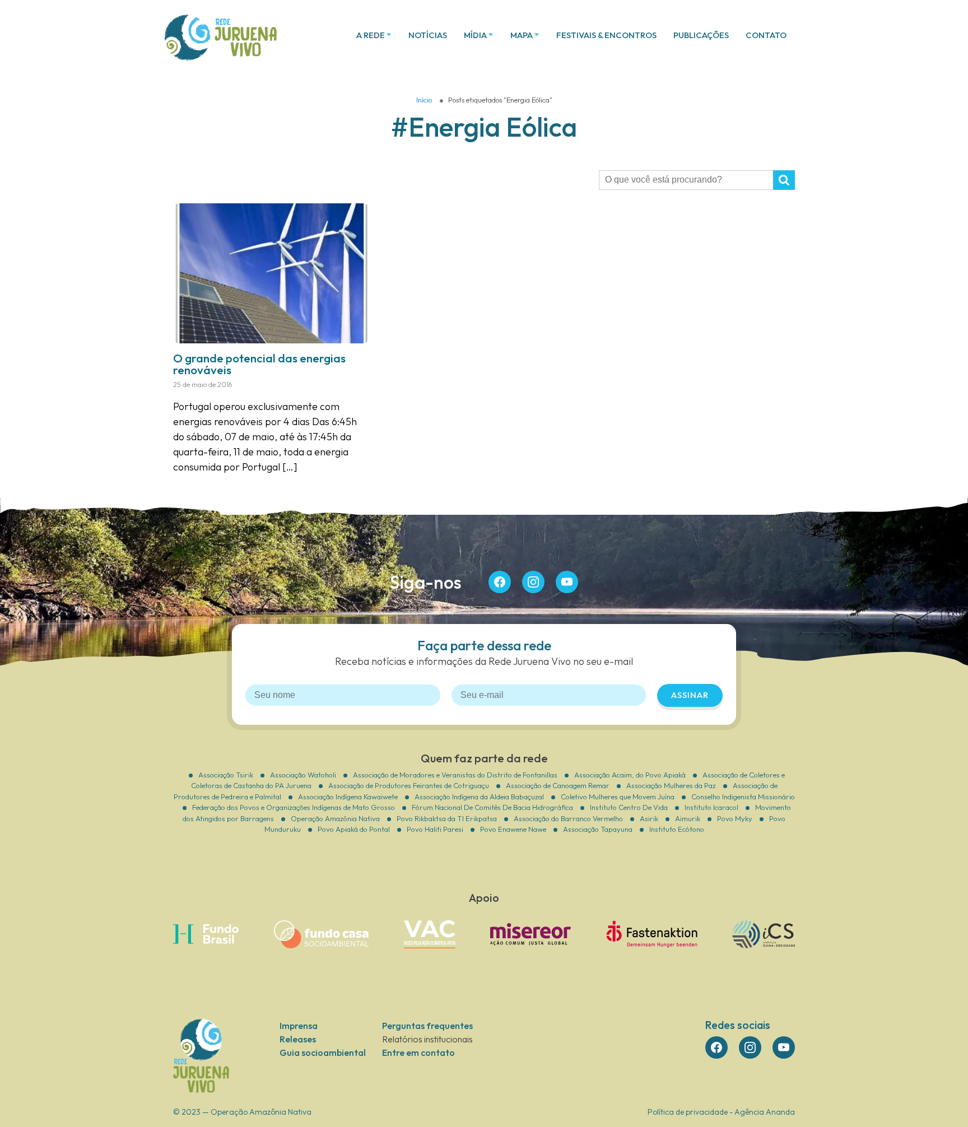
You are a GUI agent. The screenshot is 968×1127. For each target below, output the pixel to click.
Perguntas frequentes (427, 1025)
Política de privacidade (688, 1112)
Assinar (690, 695)
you (567, 582)
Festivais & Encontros (606, 35)
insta (533, 582)
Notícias (427, 35)
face (499, 582)
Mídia (475, 35)
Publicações (701, 35)
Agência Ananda (764, 1112)
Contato (766, 35)
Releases (298, 1039)
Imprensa (299, 1025)
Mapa (521, 35)
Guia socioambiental (323, 1052)
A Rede (370, 35)
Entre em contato (418, 1052)
